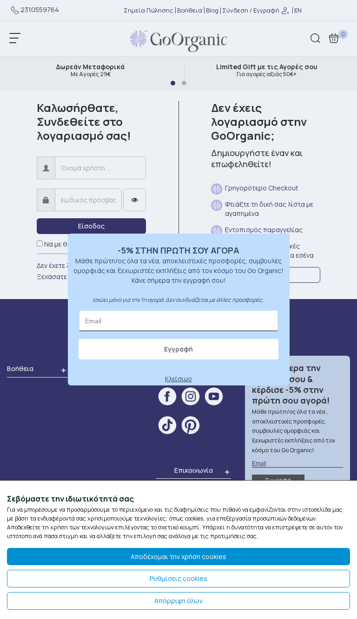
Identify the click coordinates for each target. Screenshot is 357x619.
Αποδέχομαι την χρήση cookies (178, 556)
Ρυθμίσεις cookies (178, 578)
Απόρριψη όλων (178, 600)
